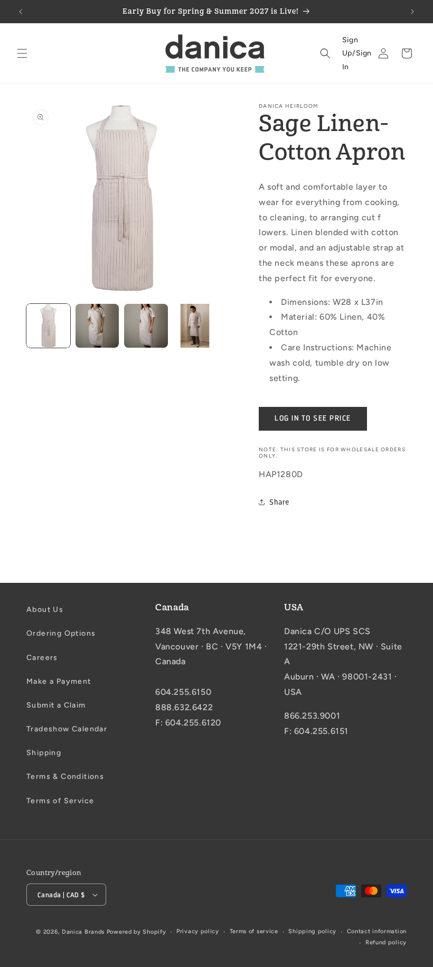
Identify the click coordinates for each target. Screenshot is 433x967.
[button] (22, 53)
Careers (42, 657)
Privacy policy (197, 931)
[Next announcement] (412, 11)
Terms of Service (60, 800)
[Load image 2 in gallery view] (97, 326)
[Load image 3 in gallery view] (146, 326)
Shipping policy (312, 931)
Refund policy (386, 942)
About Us (44, 609)
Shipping (43, 752)
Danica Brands (83, 931)
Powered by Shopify (136, 931)
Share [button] (279, 502)
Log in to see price (313, 418)
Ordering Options (61, 633)
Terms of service (254, 931)
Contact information (377, 931)
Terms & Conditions (65, 776)
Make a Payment (58, 681)
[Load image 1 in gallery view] (48, 326)
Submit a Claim (56, 705)
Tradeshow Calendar (66, 728)
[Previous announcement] (20, 11)
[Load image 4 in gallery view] (195, 326)
